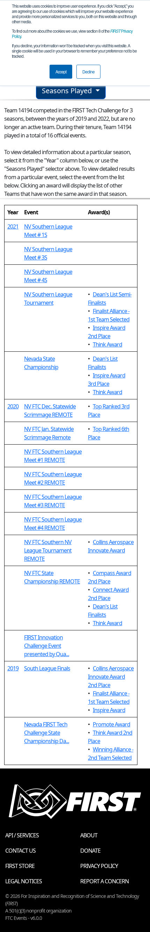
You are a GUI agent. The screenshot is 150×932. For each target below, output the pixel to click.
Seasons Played (67, 90)
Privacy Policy (99, 866)
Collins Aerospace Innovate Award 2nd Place (111, 676)
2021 (12, 226)
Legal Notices (23, 881)
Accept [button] (60, 71)
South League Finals (47, 668)
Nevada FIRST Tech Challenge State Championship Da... (46, 732)
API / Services (22, 835)
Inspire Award (109, 710)
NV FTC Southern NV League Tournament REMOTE (48, 550)
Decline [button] (88, 71)
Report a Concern (104, 881)
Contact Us (20, 850)
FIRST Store (20, 866)
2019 (12, 668)
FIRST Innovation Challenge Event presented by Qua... (46, 646)
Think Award (107, 344)
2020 (12, 406)
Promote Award (111, 724)
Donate (90, 850)
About (88, 835)
